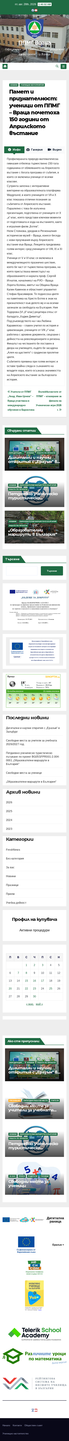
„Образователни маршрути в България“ (32, 532)
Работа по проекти (46, 453)
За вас (10, 867)
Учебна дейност (16, 902)
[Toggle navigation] (63, 66)
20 (10, 988)
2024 (9, 820)
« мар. (30, 1004)
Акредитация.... (16, 453)
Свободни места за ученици (24, 772)
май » (39, 1004)
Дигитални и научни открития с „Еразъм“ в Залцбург (32, 461)
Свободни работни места (35, 1100)
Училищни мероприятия (32, 85)
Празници (12, 885)
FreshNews (13, 849)
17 (42, 980)
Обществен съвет (33, 1425)
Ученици (45, 1176)
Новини (13, 85)
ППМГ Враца (34, 43)
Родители (32, 1176)
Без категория (15, 858)
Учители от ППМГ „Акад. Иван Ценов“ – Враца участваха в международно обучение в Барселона (21, 400)
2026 (9, 802)
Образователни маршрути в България (37, 485)
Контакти (17, 1425)
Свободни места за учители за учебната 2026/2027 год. (30, 1110)
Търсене (12, 559)
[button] (57, 66)
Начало (6, 1425)
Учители (55, 1100)
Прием (10, 893)
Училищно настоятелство (15, 1433)
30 (34, 996)
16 (34, 980)
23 (34, 988)
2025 (9, 811)
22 (26, 988)
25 (50, 988)
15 (26, 980)
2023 (9, 828)
